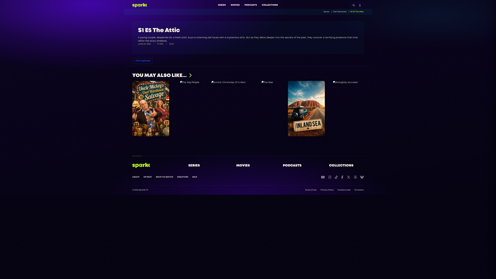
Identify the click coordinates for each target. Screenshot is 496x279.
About (136, 177)
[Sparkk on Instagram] (329, 177)
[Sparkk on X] (348, 177)
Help (194, 177)
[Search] (353, 5)
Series (222, 5)
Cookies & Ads (344, 190)
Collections (270, 5)
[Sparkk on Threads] (355, 177)
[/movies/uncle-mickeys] (150, 108)
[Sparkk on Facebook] (342, 177)
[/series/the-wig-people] (189, 82)
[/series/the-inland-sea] (306, 108)
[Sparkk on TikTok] (336, 177)
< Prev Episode (142, 61)
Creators (182, 177)
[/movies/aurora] (228, 82)
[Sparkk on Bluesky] (362, 177)
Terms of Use (311, 190)
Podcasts (251, 5)
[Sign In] (360, 5)
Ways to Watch (164, 177)
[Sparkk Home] (141, 165)
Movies (235, 5)
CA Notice (359, 190)
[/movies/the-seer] (267, 82)
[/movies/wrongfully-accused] (345, 82)
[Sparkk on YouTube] (323, 177)
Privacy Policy (327, 190)
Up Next (148, 177)
